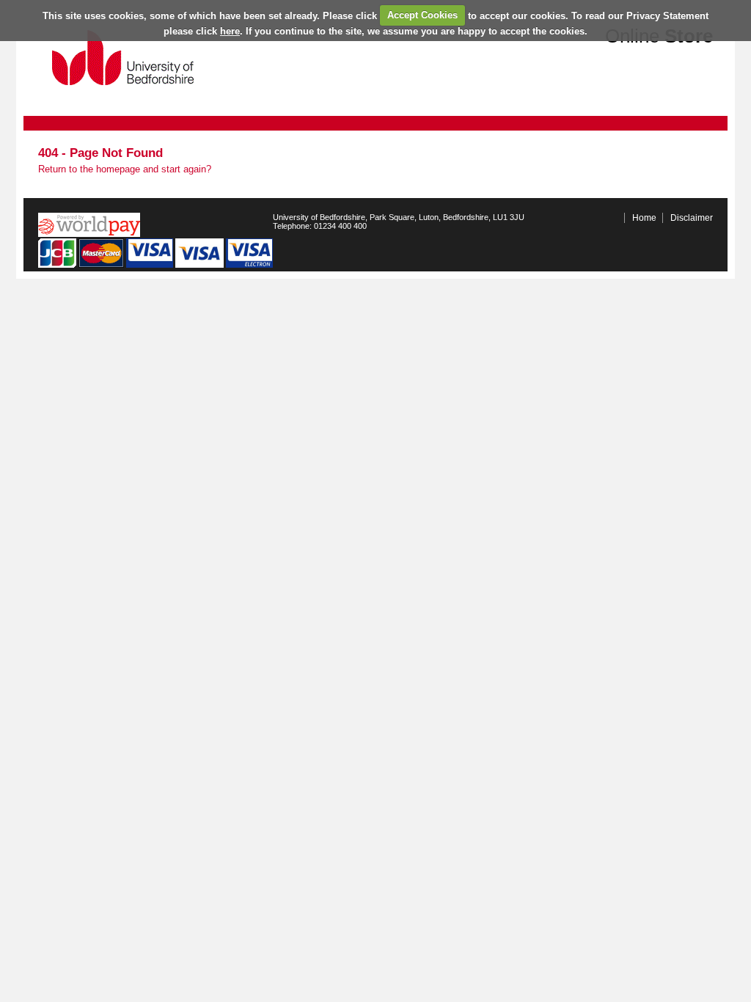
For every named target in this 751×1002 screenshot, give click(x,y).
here (230, 31)
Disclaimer (691, 218)
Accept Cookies (422, 15)
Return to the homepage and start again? (124, 169)
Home (644, 218)
